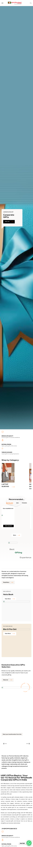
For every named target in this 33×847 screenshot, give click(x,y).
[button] (2, 3)
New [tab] (17, 503)
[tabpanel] (16, 477)
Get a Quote (8, 525)
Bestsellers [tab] (9, 503)
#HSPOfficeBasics (9, 828)
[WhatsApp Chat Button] (29, 843)
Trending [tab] (24, 503)
